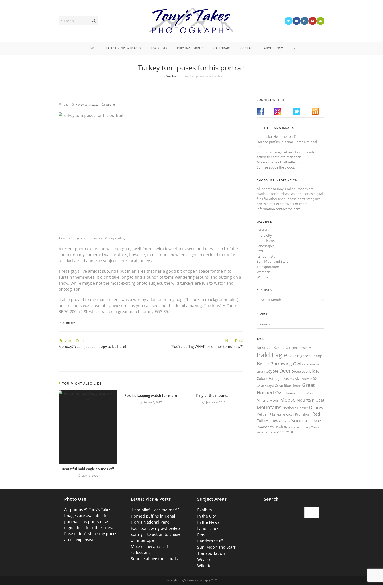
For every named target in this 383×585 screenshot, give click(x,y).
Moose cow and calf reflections (280, 162)
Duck (305, 372)
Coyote (272, 371)
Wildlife (110, 104)
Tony (65, 104)
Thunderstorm (292, 427)
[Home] (160, 76)
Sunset (315, 421)
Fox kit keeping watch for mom (151, 395)
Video (281, 431)
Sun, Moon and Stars (272, 261)
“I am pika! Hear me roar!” (276, 136)
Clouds (261, 371)
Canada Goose (310, 364)
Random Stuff (267, 256)
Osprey (316, 407)
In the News (266, 240)
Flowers (304, 379)
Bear (292, 355)
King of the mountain (214, 395)
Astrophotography (298, 348)
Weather (263, 272)
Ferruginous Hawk (283, 378)
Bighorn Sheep (309, 355)
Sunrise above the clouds (276, 167)
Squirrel (285, 421)
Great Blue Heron (288, 386)
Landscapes (265, 246)
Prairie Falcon (285, 414)
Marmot (312, 393)
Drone (296, 371)
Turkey (70, 323)
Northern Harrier (295, 408)
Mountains (269, 407)
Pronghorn (303, 414)
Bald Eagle (272, 354)
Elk (312, 371)
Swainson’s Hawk (270, 427)
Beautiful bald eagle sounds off (88, 469)
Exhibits (263, 230)
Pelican (263, 414)
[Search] (312, 512)
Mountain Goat (310, 400)
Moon (274, 400)
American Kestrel (271, 347)
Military (262, 400)
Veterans (271, 432)
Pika (273, 414)
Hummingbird (295, 393)
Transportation (268, 266)
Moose (287, 399)
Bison (263, 363)
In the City (264, 235)
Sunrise (300, 420)
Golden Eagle (265, 386)
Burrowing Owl (285, 364)
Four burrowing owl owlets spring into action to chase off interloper (156, 534)
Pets (260, 251)
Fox (313, 378)
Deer (285, 370)
